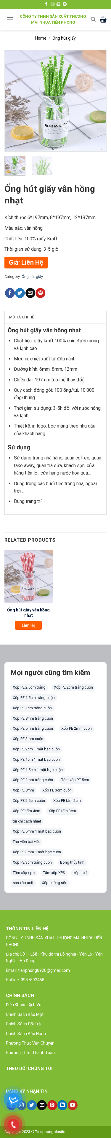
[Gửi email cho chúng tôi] (58, 4)
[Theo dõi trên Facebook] (46, 4)
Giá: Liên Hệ (26, 262)
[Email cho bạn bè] (30, 293)
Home (40, 38)
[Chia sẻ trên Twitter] (20, 293)
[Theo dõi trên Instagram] (52, 4)
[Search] (93, 19)
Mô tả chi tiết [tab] (22, 317)
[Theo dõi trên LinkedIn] (62, 1105)
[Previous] (14, 100)
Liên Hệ (28, 625)
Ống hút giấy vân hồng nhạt (28, 613)
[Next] (97, 100)
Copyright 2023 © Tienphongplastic (34, 1131)
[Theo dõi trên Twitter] (32, 1105)
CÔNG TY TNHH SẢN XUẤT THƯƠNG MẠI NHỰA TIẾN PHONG (53, 19)
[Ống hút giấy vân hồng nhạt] (28, 576)
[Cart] (103, 19)
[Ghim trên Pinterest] (40, 293)
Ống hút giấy (64, 38)
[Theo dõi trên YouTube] (73, 1105)
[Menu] (9, 19)
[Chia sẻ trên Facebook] (10, 293)
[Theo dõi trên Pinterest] (65, 4)
